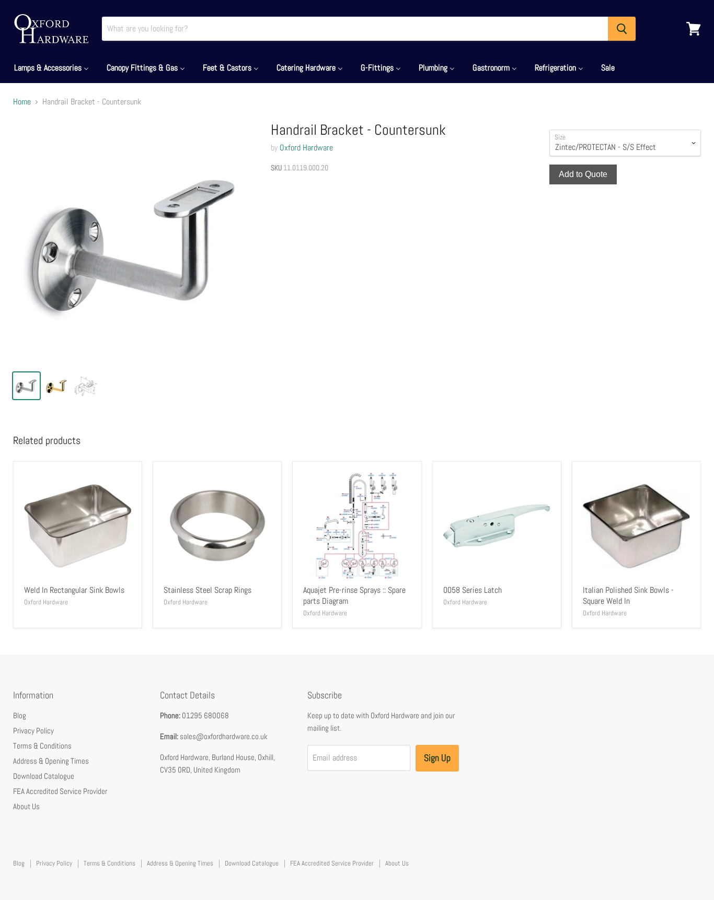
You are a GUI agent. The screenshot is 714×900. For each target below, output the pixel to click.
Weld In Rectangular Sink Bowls (74, 590)
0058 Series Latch (472, 590)
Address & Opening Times (51, 761)
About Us (26, 806)
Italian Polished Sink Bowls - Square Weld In (628, 595)
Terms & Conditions (42, 746)
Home (22, 102)
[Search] (622, 29)
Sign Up (437, 758)
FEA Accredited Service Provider (60, 791)
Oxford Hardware (306, 147)
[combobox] (355, 29)
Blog (19, 715)
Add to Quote (583, 174)
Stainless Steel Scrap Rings (207, 590)
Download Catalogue (43, 776)
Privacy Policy (33, 730)
